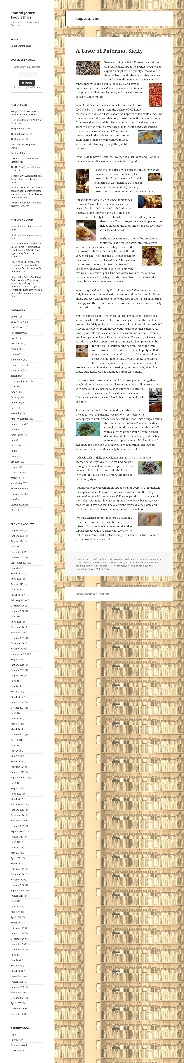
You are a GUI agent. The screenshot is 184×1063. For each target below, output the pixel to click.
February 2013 (18, 766)
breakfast (16, 343)
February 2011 (18, 868)
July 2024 (15, 546)
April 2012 (16, 793)
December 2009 (19, 938)
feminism (15, 402)
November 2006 (19, 1014)
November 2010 (19, 879)
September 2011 (19, 831)
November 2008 (19, 976)
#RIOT (14, 316)
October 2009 (18, 949)
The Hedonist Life (20, 488)
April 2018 (16, 621)
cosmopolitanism (19, 381)
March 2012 (17, 799)
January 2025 (17, 535)
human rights (18, 424)
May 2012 (16, 788)
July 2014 (15, 713)
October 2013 (18, 734)
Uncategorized (18, 504)
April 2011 (16, 858)
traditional (81, 568)
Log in (14, 1034)
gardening (16, 413)
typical (90, 568)
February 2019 (18, 600)
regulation (16, 472)
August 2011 (17, 836)
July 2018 (15, 616)
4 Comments (105, 568)
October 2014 (18, 707)
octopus (144, 562)
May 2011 (16, 852)
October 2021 (18, 557)
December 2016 (19, 643)
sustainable (16, 483)
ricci (93, 565)
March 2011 (17, 863)
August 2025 (17, 530)
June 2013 (16, 750)
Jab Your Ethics (18, 153)
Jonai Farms (17, 434)
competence (17, 365)
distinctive (95, 562)
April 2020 (16, 578)
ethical (14, 386)
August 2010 (17, 895)
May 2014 (16, 723)
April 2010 (16, 917)
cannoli (79, 562)
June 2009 (16, 960)
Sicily (112, 565)
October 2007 (18, 997)
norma (135, 562)
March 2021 (17, 573)
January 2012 (17, 809)
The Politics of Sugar (21, 133)
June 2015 (16, 686)
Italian (121, 562)
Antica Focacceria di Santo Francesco (121, 337)
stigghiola (141, 565)
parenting (16, 445)
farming (15, 397)
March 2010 (17, 922)
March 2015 (17, 697)
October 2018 (18, 611)
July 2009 (15, 954)
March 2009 (17, 971)
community (16, 359)
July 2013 (15, 745)
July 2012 (15, 783)
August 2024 (17, 541)
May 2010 (16, 911)
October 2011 (18, 825)
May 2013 (16, 756)
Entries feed (17, 1039)
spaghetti (120, 565)
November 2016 (19, 648)
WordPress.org (18, 1050)
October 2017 (18, 637)
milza (128, 562)
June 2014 (16, 718)
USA (13, 510)
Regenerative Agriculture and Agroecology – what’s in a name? (26, 179)
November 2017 (19, 632)
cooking (15, 375)
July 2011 (15, 842)
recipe (14, 467)
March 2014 (17, 729)
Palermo (153, 562)
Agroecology (17, 332)
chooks (14, 354)
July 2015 (15, 680)
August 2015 (17, 675)
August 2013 (17, 740)
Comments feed (19, 1045)
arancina (137, 559)
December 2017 (19, 627)
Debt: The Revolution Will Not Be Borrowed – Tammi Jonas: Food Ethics (26, 247)
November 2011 (19, 820)
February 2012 (18, 804)
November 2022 (19, 552)
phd (13, 451)
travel (14, 499)
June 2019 (16, 589)
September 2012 (19, 777)
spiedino (130, 565)
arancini (157, 559)
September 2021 (19, 562)
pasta (87, 565)
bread (14, 338)
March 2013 (17, 761)
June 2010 (16, 906)
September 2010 (19, 890)
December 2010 (19, 874)
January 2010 (17, 933)
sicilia (106, 565)
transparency (18, 493)
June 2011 (16, 847)
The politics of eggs (20, 128)
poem (14, 456)
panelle (79, 565)
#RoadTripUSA (18, 322)
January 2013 (17, 772)
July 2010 (15, 901)
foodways (112, 562)
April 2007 (16, 1003)
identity (15, 429)
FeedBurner (34, 87)
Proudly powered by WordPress (92, 593)
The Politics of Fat (20, 139)
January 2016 (17, 664)
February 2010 (18, 928)
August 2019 (17, 584)
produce (15, 461)
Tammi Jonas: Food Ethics (23, 15)
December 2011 (19, 815)
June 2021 (16, 568)
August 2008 (17, 981)
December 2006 (19, 1008)
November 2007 (19, 992)
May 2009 (16, 965)
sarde (99, 565)
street (150, 565)
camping (15, 348)
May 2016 (16, 659)
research (15, 477)
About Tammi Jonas (21, 45)
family (14, 391)
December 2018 (19, 605)
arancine (147, 559)
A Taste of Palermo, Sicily (109, 50)
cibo (86, 562)
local (13, 440)
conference (16, 370)
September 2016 (19, 654)
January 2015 (17, 702)
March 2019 (17, 594)
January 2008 (17, 987)
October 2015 (18, 670)
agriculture (16, 327)
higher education (19, 418)
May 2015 (16, 691)
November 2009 (19, 944)
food (13, 408)
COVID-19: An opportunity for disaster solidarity (25, 253)
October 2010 (18, 885)
